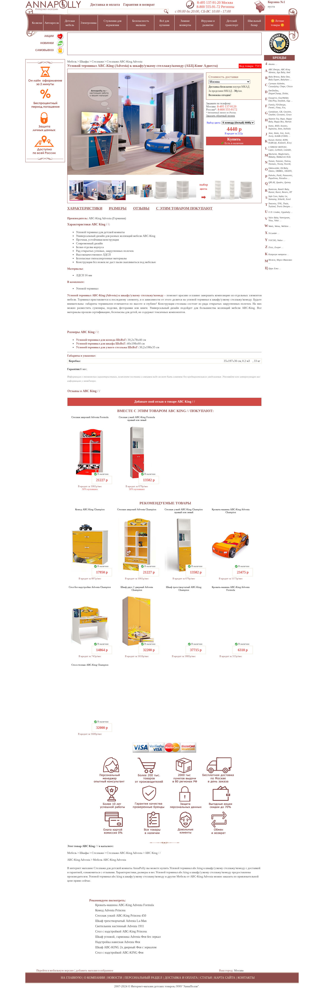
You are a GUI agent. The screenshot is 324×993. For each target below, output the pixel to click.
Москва (239, 970)
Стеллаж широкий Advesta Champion (136, 509)
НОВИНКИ (47, 43)
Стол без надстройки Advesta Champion (90, 587)
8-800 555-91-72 (208, 7)
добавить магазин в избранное (94, 970)
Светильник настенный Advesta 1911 (119, 926)
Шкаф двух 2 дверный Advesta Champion (137, 588)
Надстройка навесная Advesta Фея (117, 942)
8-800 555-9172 (227, 109)
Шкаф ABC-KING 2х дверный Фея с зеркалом (125, 947)
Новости (114, 977)
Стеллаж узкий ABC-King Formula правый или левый (137, 418)
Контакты (246, 977)
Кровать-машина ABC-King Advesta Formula (231, 588)
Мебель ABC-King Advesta (109, 859)
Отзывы (141, 208)
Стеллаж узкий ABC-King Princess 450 (120, 915)
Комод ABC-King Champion (90, 509)
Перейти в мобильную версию (55, 970)
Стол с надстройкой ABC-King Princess (121, 931)
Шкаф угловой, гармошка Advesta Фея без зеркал (128, 936)
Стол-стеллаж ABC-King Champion (89, 664)
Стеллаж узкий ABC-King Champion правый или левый (184, 511)
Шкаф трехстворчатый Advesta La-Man (121, 921)
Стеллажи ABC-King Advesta (124, 61)
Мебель (72, 61)
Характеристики (84, 208)
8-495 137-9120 (226, 106)
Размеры (118, 208)
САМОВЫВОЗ (44, 50)
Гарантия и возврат (139, 4)
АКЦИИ (49, 36)
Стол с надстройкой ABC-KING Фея (119, 952)
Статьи (206, 977)
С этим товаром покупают (184, 208)
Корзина (276, 2)
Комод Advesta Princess (110, 910)
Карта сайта (224, 977)
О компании (94, 977)
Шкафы (84, 61)
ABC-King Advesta (78, 859)
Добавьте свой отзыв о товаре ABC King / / (164, 401)
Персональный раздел (143, 977)
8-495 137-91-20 (209, 2)
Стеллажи (98, 61)
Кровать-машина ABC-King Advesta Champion (231, 511)
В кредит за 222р (234, 133)
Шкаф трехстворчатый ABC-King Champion (183, 588)
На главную (71, 977)
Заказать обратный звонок (220, 115)
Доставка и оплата (105, 4)
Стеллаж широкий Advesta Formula (89, 417)
